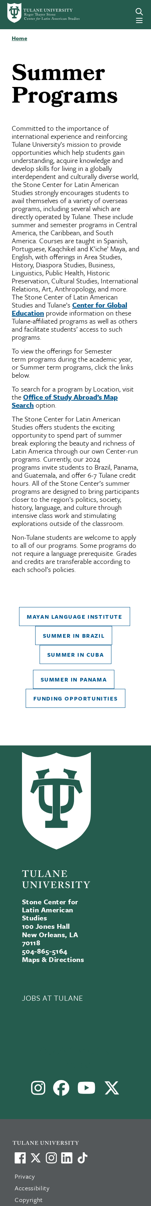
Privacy (25, 1176)
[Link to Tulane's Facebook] (51, 1157)
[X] (112, 1090)
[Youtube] (86, 1090)
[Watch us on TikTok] (82, 1157)
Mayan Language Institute (74, 616)
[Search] (139, 11)
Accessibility (32, 1187)
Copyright (29, 1199)
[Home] (34, 13)
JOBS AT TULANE (52, 997)
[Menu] (139, 20)
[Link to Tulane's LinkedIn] (66, 1157)
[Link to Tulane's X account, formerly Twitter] (35, 1157)
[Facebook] (61, 1090)
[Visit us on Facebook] (20, 1157)
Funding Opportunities (75, 698)
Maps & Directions (53, 959)
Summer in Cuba (75, 654)
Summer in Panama (74, 679)
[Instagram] (38, 1090)
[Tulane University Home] (79, 1143)
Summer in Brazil (74, 635)
